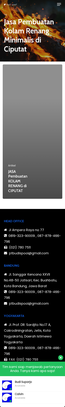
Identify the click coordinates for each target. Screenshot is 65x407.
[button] (59, 4)
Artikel (12, 165)
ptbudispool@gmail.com (29, 253)
